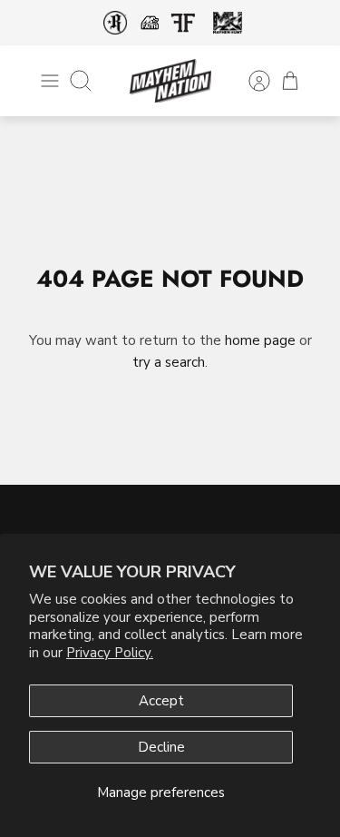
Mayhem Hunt (228, 23)
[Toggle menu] (50, 81)
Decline (161, 747)
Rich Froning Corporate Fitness (115, 22)
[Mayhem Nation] (170, 81)
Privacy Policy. (109, 653)
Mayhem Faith (150, 22)
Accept (161, 701)
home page (260, 340)
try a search (168, 362)
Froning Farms (183, 22)
